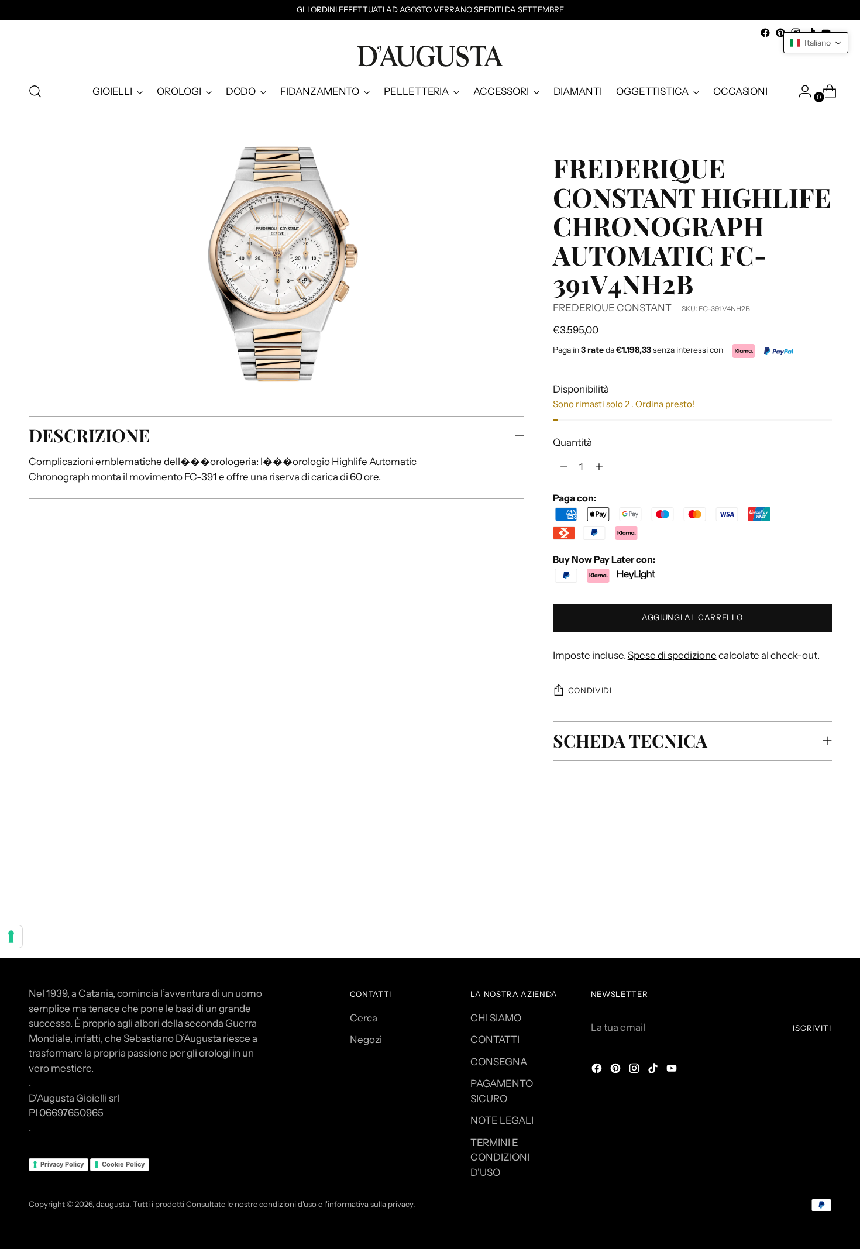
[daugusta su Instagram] (635, 1070)
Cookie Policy (123, 1164)
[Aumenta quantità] (564, 467)
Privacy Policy (62, 1164)
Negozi (366, 1039)
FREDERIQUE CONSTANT (612, 308)
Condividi (590, 690)
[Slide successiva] (822, 871)
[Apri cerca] (35, 91)
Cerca (363, 1018)
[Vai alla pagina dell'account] (800, 91)
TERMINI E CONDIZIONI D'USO (499, 1157)
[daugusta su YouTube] (673, 1070)
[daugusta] (430, 56)
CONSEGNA (498, 1062)
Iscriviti (812, 1028)
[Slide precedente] (795, 872)
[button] (816, 43)
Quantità (572, 442)
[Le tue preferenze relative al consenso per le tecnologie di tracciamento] (11, 936)
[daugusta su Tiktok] (654, 1070)
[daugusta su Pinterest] (780, 32)
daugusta (112, 1204)
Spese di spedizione (672, 655)
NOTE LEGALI (502, 1120)
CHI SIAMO (495, 1018)
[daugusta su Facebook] (765, 32)
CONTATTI (495, 1039)
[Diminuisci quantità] (599, 467)
